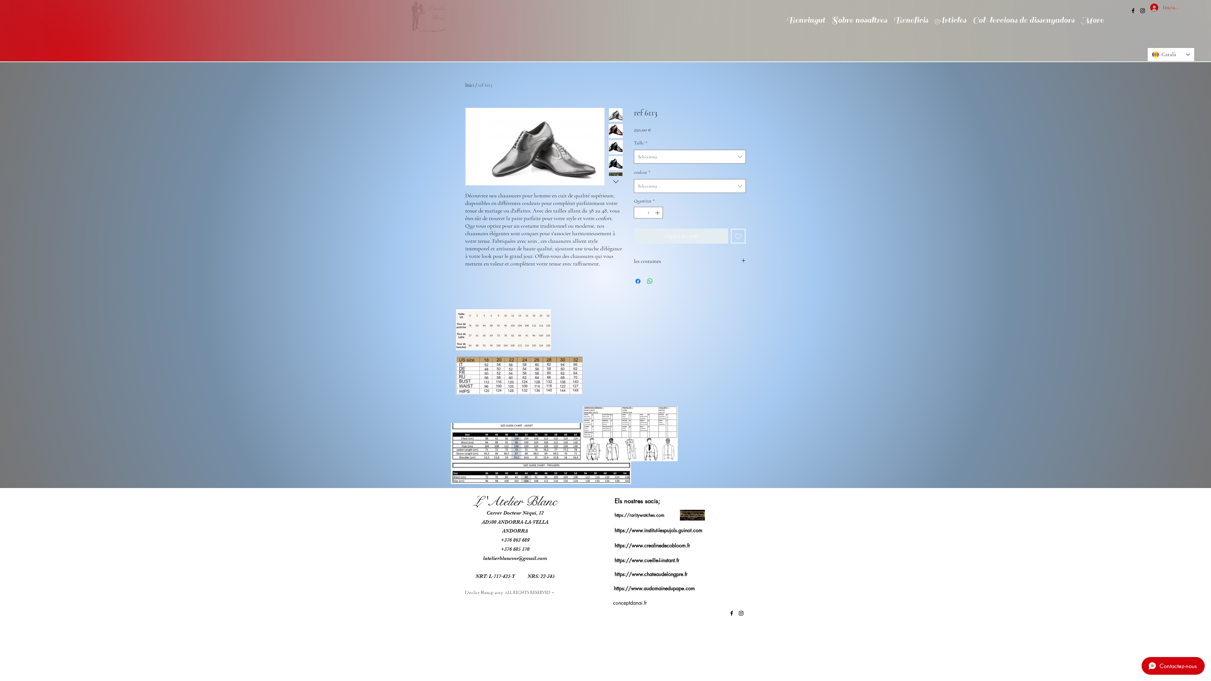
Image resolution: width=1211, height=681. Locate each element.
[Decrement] (639, 212)
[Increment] (658, 212)
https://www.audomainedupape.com (654, 588)
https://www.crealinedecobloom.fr (652, 545)
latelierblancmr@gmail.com (515, 558)
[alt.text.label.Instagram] (1142, 11)
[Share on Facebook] (638, 281)
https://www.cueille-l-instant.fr (647, 560)
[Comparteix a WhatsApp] (650, 281)
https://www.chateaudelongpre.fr (651, 574)
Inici (469, 85)
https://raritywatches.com (639, 515)
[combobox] (690, 157)
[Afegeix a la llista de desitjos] (738, 236)
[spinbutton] (648, 212)
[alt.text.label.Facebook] (1133, 11)
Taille (640, 143)
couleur (642, 172)
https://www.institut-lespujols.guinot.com (658, 530)
